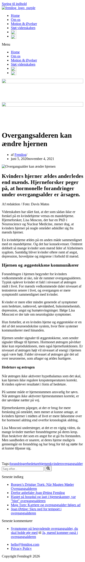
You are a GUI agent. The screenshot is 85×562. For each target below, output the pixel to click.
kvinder (55, 464)
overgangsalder (72, 464)
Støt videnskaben (23, 28)
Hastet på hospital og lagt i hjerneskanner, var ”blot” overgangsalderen (43, 499)
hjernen (44, 464)
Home (15, 15)
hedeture (33, 464)
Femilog (20, 155)
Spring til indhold (14, 4)
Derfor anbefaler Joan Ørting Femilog (38, 493)
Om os (15, 20)
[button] (42, 44)
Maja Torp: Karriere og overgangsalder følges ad (45, 505)
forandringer (18, 464)
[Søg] (48, 468)
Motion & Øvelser (24, 24)
